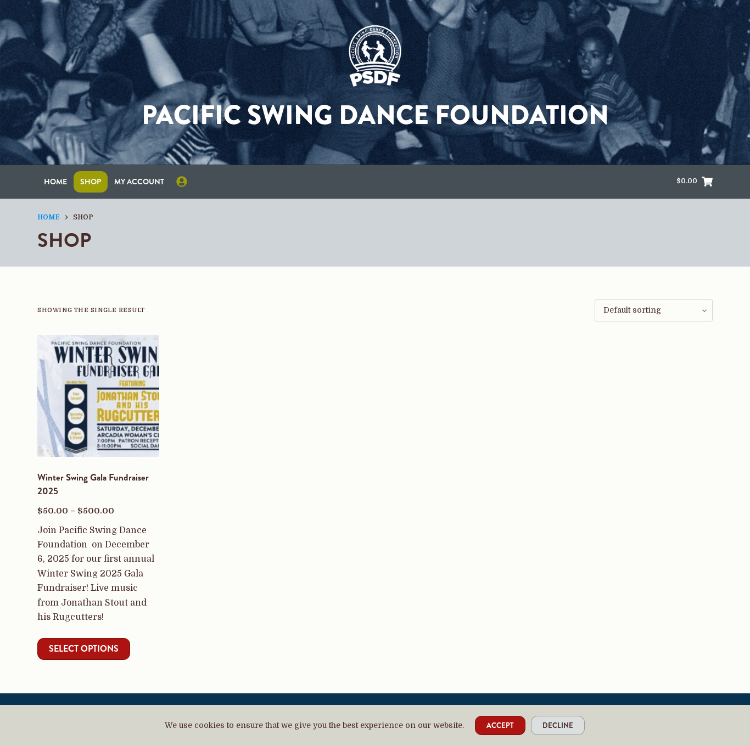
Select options (84, 648)
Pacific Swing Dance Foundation (375, 115)
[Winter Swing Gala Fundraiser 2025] (98, 396)
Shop (90, 181)
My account (139, 181)
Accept (500, 725)
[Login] (181, 181)
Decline (557, 725)
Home (55, 181)
